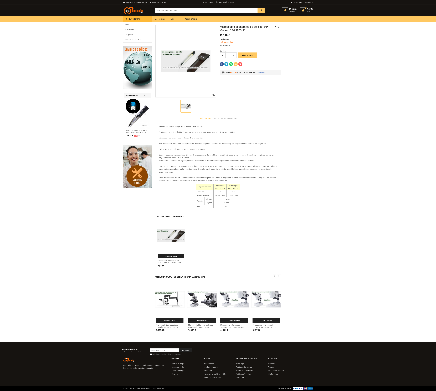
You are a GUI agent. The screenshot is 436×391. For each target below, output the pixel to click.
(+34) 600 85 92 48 (159, 2)
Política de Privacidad (173, 354)
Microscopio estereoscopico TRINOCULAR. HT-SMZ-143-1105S (265, 326)
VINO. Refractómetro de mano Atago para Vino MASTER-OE (136, 131)
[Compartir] (222, 64)
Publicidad (240, 377)
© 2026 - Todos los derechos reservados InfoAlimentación (143, 388)
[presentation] (144, 95)
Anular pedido (209, 371)
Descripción (205, 119)
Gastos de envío (177, 367)
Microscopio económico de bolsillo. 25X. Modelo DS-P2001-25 (171, 262)
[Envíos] (137, 67)
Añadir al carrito (247, 55)
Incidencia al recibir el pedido (215, 374)
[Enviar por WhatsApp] (231, 64)
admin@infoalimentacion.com (136, 2)
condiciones (260, 72)
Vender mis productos (244, 371)
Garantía (174, 374)
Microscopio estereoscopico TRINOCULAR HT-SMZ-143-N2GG (232, 326)
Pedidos (271, 367)
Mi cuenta (271, 364)
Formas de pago (177, 364)
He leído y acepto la (166, 354)
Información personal (276, 371)
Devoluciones (209, 364)
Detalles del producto (225, 119)
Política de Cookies (243, 374)
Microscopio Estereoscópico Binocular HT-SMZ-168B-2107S (167, 326)
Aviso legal (240, 364)
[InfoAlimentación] (129, 360)
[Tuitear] (226, 64)
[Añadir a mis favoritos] (240, 64)
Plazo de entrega (177, 371)
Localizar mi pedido (211, 367)
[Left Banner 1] (137, 166)
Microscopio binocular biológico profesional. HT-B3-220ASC (200, 326)
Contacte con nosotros (212, 377)
